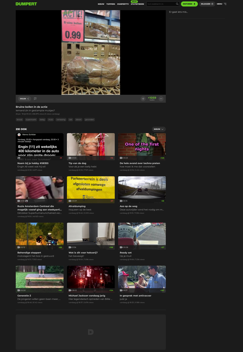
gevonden (89, 119)
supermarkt (31, 119)
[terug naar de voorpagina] (26, 4)
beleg (42, 119)
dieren (78, 119)
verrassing (61, 119)
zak (70, 119)
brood (19, 119)
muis (51, 119)
